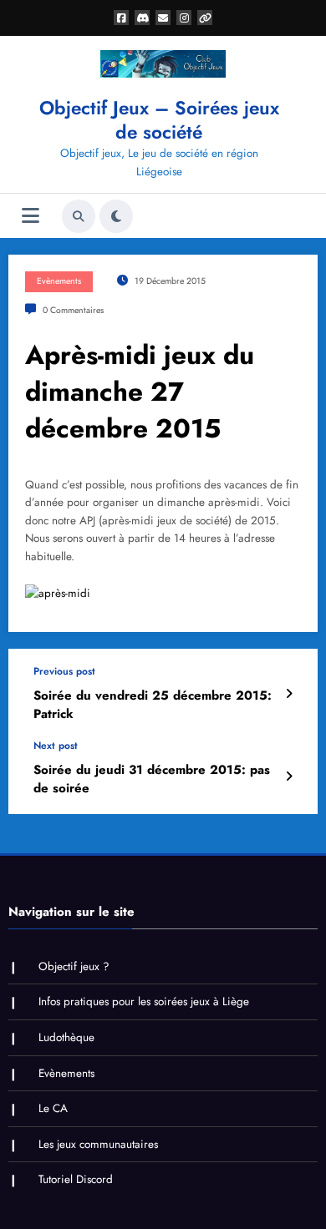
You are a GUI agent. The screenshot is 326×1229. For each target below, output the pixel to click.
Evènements (59, 281)
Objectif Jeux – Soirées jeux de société (159, 119)
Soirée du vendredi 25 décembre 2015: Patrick (152, 704)
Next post (55, 745)
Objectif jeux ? (74, 966)
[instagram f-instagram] (183, 17)
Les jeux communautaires (98, 1144)
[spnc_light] (116, 216)
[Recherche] (78, 216)
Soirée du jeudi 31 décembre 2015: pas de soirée (151, 779)
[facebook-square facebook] (121, 17)
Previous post (64, 671)
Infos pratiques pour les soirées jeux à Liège (143, 1001)
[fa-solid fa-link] (204, 17)
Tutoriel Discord (75, 1179)
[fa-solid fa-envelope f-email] (163, 17)
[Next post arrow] (289, 776)
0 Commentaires (73, 310)
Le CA (53, 1108)
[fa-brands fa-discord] (142, 17)
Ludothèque (66, 1037)
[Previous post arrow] (289, 694)
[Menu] (30, 216)
